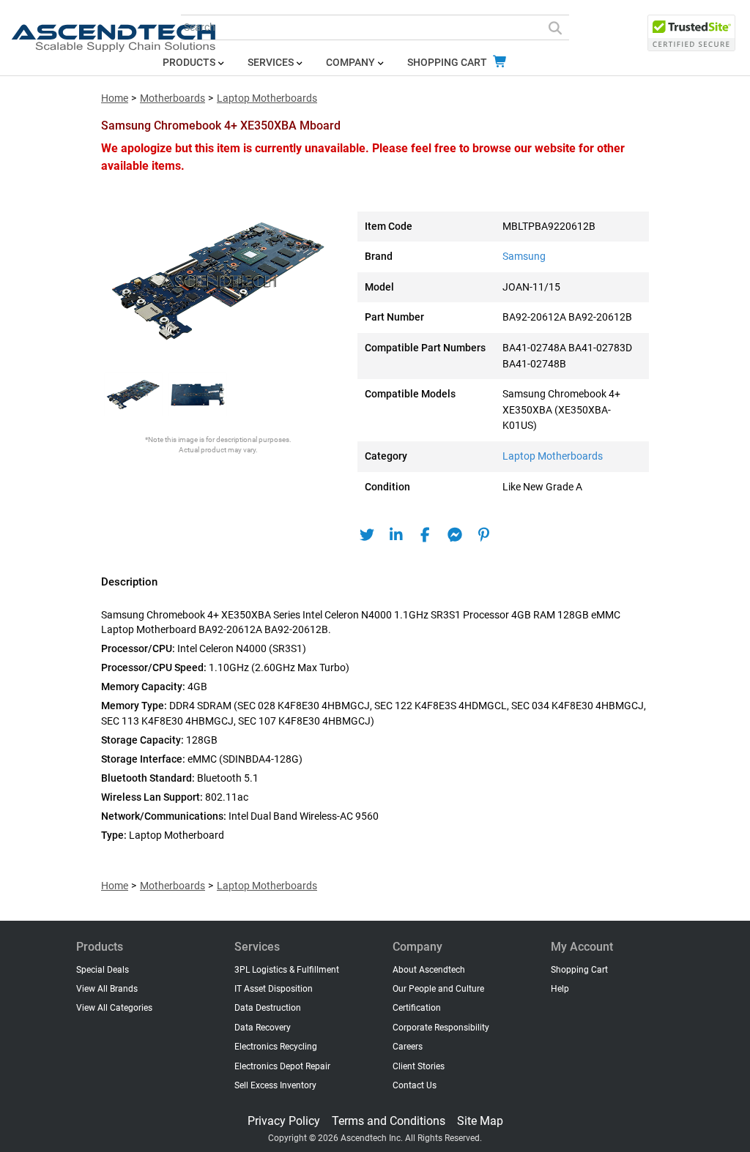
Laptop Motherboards (267, 98)
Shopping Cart (448, 62)
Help (560, 989)
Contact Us (415, 1085)
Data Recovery (262, 1027)
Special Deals (102, 970)
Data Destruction (267, 1008)
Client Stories (419, 1066)
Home (114, 98)
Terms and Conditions (388, 1121)
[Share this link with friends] (366, 535)
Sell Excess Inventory (275, 1085)
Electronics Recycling (275, 1046)
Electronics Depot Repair (282, 1066)
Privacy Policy (284, 1121)
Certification (417, 1008)
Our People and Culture (438, 989)
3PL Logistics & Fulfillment (286, 970)
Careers (408, 1046)
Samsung (524, 256)
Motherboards (172, 98)
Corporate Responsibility (441, 1027)
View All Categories (114, 1008)
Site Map (480, 1121)
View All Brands (107, 989)
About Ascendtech (429, 970)
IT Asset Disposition (273, 989)
